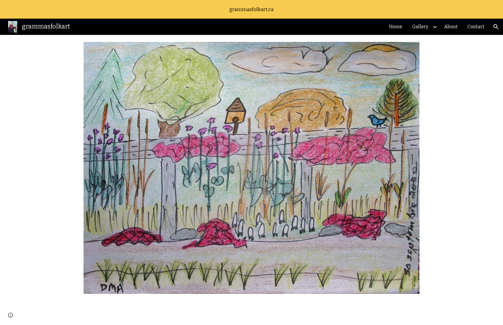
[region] (251, 9)
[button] (496, 27)
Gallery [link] (420, 26)
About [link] (451, 26)
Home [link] (395, 26)
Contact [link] (475, 26)
